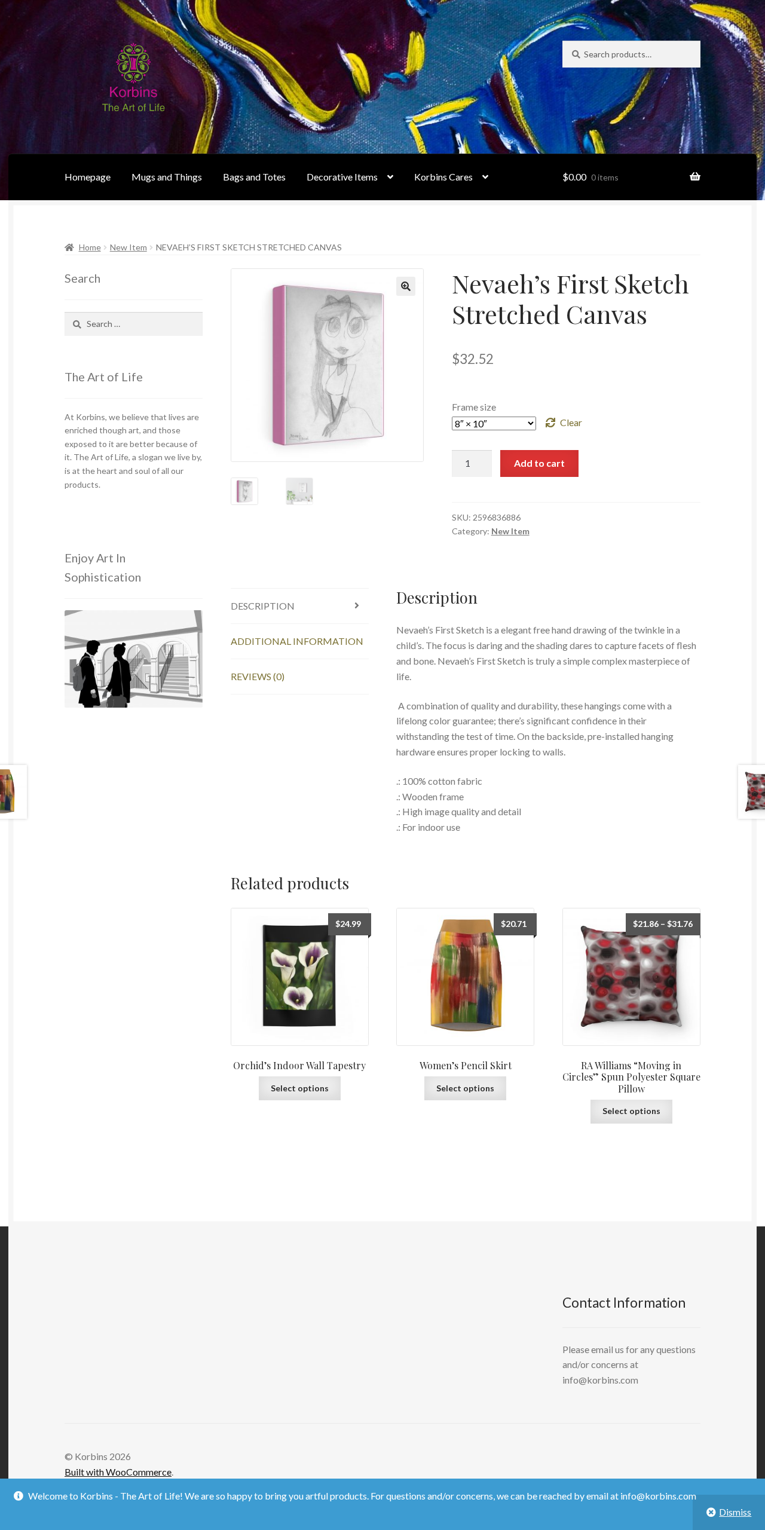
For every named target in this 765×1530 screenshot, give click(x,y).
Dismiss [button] (735, 1511)
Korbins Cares (443, 176)
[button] (405, 286)
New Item (128, 247)
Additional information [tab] (297, 641)
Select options (300, 1088)
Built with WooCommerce (118, 1471)
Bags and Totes (254, 176)
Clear (571, 422)
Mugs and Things (166, 176)
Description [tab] (263, 605)
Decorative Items (342, 176)
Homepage (88, 176)
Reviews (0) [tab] (257, 676)
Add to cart (539, 463)
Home (90, 247)
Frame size (474, 406)
